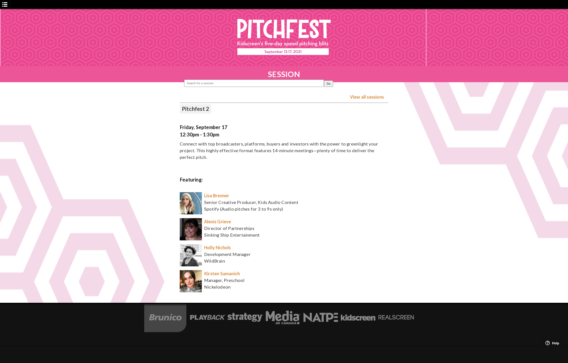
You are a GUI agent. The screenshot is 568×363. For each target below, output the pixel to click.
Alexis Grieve (217, 221)
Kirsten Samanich (222, 273)
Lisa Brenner (216, 195)
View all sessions (367, 97)
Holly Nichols (217, 247)
